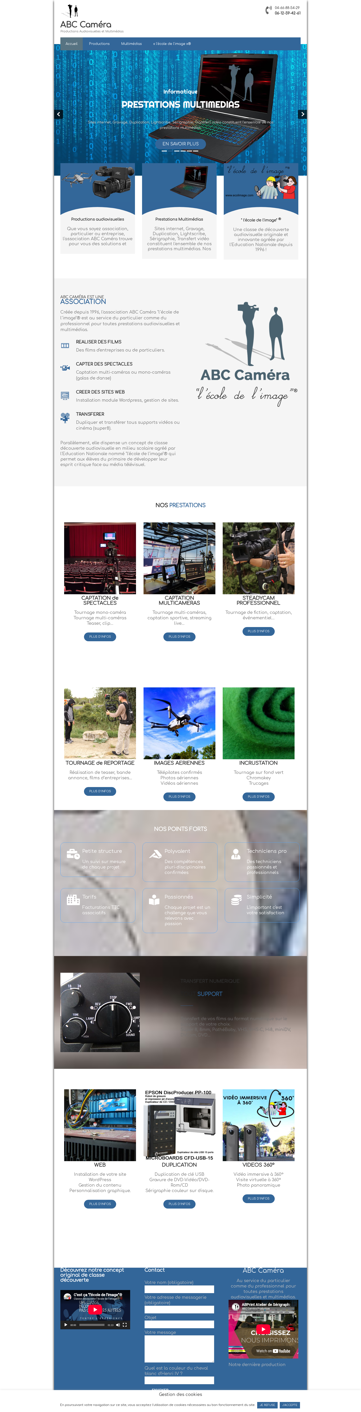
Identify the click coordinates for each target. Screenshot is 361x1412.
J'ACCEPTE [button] (289, 1405)
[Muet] (118, 1325)
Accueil (72, 44)
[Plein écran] (125, 1325)
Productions (99, 44)
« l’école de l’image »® (172, 44)
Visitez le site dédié (180, 144)
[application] (95, 1309)
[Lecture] (66, 1325)
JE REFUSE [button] (267, 1405)
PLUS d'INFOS (100, 636)
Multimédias (131, 44)
